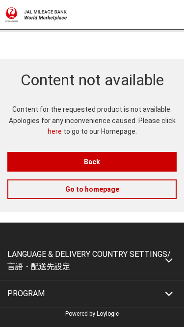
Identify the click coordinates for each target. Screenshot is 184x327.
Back (92, 162)
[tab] (92, 260)
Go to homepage (92, 189)
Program (26, 293)
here (55, 131)
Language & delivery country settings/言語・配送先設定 (89, 261)
